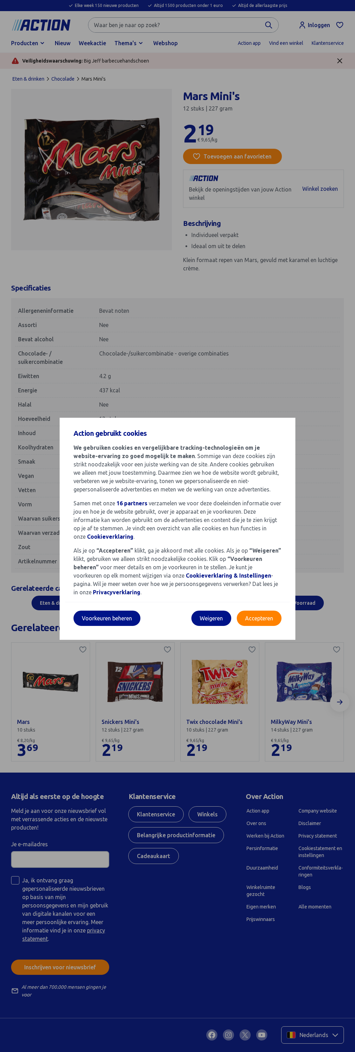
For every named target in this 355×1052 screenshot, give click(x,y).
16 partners (131, 503)
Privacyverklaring (116, 592)
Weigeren (211, 618)
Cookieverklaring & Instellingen (228, 575)
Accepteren (259, 618)
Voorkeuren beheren (107, 618)
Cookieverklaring (110, 536)
